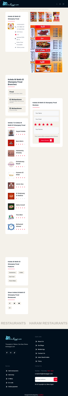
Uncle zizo (19, 184)
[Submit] (56, 379)
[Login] (60, 4)
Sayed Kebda (20, 131)
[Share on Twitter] (14, 303)
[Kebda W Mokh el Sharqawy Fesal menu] (33, 17)
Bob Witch (19, 141)
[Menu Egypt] (10, 3)
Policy (40, 361)
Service (7, 366)
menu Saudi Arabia (43, 357)
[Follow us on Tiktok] (14, 352)
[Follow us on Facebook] (6, 352)
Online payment (13, 386)
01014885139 (20, 27)
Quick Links (38, 336)
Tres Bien (19, 215)
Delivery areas (20, 47)
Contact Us (41, 353)
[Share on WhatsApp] (10, 307)
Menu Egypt (50, 384)
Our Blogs (41, 345)
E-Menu (10, 379)
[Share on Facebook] (10, 303)
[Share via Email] (19, 303)
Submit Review (45, 140)
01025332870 (20, 24)
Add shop (11, 375)
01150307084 (20, 29)
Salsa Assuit (20, 205)
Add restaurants (13, 371)
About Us (41, 341)
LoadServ (40, 395)
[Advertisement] (16, 64)
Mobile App (41, 349)
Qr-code (10, 382)
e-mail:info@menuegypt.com (44, 374)
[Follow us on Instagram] (10, 352)
